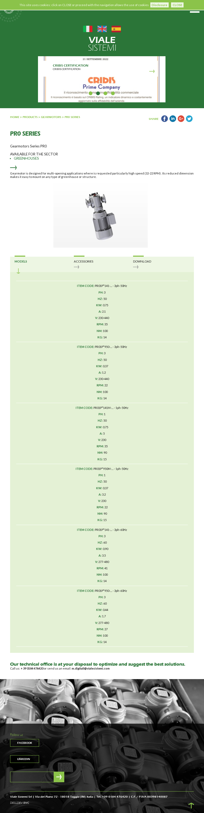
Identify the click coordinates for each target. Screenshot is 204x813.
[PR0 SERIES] (164, 121)
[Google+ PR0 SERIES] (181, 121)
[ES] (116, 28)
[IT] (87, 28)
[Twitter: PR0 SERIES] (189, 121)
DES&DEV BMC (19, 803)
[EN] (102, 28)
